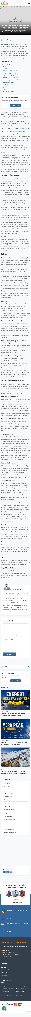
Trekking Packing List (6, 986)
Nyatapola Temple (8, 80)
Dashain (5, 68)
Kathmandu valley (8, 46)
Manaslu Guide (8, 816)
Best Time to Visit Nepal (7, 988)
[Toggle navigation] (28, 3)
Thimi (4, 89)
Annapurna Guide (8, 783)
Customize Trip (15, 105)
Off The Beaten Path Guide (11, 826)
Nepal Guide (7, 823)
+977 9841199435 (16, 902)
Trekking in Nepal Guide (10, 832)
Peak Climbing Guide (9, 829)
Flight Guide (7, 803)
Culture (4, 66)
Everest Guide (8, 796)
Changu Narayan (7, 88)
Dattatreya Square (8, 84)
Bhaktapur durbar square (19, 126)
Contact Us (19, 995)
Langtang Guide (8, 813)
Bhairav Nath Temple (8, 82)
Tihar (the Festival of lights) (10, 73)
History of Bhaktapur (7, 65)
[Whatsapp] (4, 1008)
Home (13, 30)
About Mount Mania (6, 970)
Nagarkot (5, 86)
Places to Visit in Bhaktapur (9, 75)
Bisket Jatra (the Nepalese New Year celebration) (16, 72)
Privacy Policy (4, 978)
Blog (17, 30)
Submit (9, 654)
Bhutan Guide (7, 786)
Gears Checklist (8, 806)
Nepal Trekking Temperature (20, 992)
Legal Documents (5, 972)
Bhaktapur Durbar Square (10, 77)
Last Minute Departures (7, 995)
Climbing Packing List (21, 986)
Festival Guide (8, 800)
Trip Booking (4, 975)
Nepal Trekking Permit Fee (22, 988)
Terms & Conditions (6, 980)
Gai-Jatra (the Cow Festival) (10, 70)
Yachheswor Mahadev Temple (11, 79)
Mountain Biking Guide (10, 819)
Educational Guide (9, 793)
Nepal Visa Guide (5, 991)
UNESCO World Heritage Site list (19, 128)
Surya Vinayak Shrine (8, 91)
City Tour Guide (22, 30)
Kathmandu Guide (9, 809)
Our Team (3, 967)
